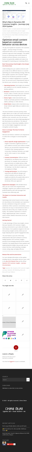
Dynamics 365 (20, 29)
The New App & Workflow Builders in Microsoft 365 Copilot (14, 426)
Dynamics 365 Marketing (12, 33)
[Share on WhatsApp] (16, 280)
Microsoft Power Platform (8, 272)
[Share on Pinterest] (21, 280)
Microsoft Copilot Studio (23, 33)
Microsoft (22, 270)
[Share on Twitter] (10, 280)
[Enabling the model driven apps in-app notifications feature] (9, 294)
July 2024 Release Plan (12, 261)
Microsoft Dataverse (6, 35)
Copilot (14, 29)
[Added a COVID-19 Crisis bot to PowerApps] (22, 294)
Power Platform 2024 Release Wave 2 (20, 35)
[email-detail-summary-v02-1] (14, 15)
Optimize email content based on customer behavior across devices (14, 42)
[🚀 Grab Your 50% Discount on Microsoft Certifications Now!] (9, 334)
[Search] (25, 3)
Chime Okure (8, 37)
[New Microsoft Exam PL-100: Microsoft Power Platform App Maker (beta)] (9, 308)
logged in (11, 361)
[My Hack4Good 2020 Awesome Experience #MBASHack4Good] (22, 334)
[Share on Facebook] (5, 280)
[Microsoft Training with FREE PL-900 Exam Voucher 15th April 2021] (22, 321)
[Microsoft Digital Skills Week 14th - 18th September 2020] (9, 321)
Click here (4, 388)
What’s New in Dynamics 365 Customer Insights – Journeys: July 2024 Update (15, 24)
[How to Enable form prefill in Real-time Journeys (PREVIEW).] (22, 308)
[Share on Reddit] (27, 280)
